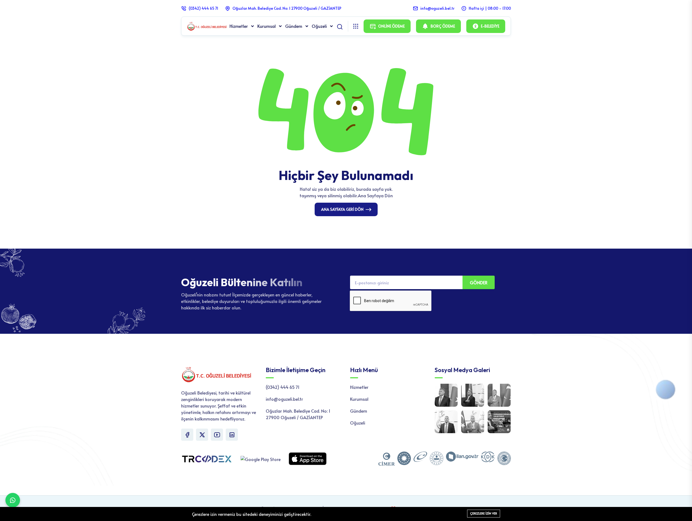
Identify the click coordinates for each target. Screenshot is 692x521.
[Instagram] (232, 435)
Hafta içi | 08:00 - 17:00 (490, 8)
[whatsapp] (12, 500)
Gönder (478, 282)
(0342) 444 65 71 (203, 8)
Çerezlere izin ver (483, 513)
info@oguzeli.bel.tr (437, 8)
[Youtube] (217, 435)
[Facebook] (187, 435)
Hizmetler (239, 26)
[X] (202, 435)
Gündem (294, 26)
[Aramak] (339, 25)
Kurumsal (267, 26)
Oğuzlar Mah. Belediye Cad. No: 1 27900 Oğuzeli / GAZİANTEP (286, 8)
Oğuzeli (320, 26)
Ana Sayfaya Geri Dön (342, 209)
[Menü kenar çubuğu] (355, 26)
